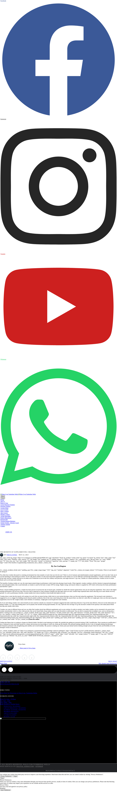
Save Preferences (5, 790)
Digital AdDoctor (25, 766)
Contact (2, 526)
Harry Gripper (4, 511)
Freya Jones (12, 555)
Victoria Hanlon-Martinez (7, 521)
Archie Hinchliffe (5, 516)
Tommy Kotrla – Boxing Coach (9, 523)
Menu (2, 496)
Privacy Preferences (6, 776)
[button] (8, 532)
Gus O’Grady (4, 509)
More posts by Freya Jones (27, 648)
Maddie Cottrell (5, 514)
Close (2, 498)
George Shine (4, 508)
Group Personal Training (7, 505)
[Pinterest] (17, 657)
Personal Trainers (5, 506)
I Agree (15, 776)
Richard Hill (4, 519)
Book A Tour (4, 503)
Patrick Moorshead (5, 518)
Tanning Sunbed (5, 524)
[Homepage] (18, 494)
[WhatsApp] (10, 669)
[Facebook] (3, 657)
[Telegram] (31, 657)
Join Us (2, 501)
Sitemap (39, 766)
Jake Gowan (4, 513)
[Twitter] (10, 657)
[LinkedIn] (24, 657)
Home (2, 500)
